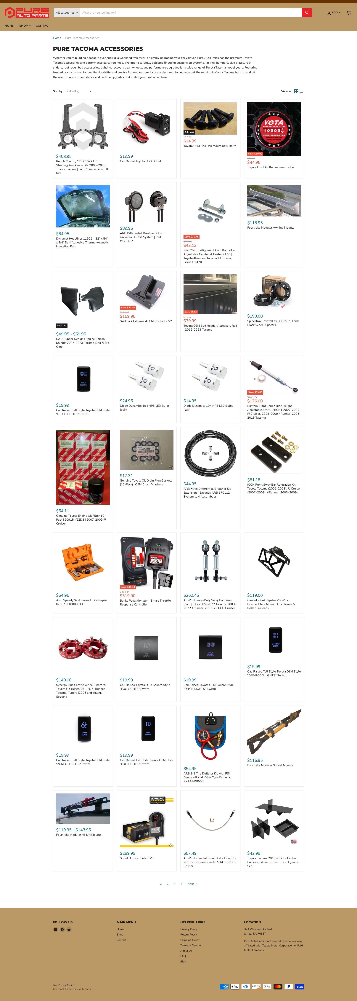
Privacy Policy (189, 929)
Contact (43, 26)
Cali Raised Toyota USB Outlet (140, 161)
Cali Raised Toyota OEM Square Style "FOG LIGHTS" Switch (145, 687)
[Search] (307, 12)
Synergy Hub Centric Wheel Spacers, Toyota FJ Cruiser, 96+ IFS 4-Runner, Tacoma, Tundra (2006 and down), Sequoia (81, 691)
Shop (24, 26)
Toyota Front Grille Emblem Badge (270, 167)
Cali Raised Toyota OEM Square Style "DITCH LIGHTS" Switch (209, 687)
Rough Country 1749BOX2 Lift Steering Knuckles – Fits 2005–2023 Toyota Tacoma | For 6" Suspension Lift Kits (82, 167)
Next (191, 884)
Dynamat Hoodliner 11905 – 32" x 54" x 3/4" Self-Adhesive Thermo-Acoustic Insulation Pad (82, 242)
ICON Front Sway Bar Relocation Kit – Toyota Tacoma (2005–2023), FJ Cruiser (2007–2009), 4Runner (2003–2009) (274, 489)
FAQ (183, 956)
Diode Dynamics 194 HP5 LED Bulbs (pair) (145, 408)
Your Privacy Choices (64, 985)
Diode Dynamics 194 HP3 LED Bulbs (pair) (208, 408)
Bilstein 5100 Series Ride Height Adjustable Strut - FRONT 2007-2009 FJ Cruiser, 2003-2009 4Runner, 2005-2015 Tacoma (274, 412)
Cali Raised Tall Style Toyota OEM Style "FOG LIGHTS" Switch (146, 762)
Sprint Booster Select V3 (137, 858)
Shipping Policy (190, 940)
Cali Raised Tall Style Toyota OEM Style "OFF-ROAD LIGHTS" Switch (274, 674)
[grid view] (296, 91)
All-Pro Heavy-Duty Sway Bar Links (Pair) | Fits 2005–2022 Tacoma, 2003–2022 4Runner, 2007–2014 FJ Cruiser (210, 604)
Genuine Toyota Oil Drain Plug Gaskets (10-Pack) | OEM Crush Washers (146, 483)
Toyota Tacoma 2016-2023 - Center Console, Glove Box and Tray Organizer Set (273, 862)
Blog (183, 961)
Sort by (57, 91)
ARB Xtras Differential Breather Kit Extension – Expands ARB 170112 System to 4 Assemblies (207, 493)
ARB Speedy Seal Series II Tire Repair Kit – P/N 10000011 (81, 602)
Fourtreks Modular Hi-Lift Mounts (79, 835)
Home (9, 26)
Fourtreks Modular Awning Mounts (270, 228)
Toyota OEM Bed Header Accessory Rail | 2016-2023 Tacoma (210, 328)
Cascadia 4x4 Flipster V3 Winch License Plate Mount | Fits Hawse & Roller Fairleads (271, 604)
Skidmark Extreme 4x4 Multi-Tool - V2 (146, 321)
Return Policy (188, 934)
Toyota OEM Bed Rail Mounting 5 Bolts (210, 146)
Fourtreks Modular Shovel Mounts (270, 765)
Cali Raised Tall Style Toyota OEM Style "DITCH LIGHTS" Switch (83, 412)
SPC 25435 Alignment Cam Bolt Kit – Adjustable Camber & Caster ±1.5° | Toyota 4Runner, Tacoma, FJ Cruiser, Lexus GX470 (209, 256)
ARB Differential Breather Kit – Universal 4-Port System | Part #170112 (141, 237)
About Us (186, 951)
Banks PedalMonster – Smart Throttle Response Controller (145, 603)
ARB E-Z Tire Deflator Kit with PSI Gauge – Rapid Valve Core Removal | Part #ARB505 (208, 777)
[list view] (301, 91)
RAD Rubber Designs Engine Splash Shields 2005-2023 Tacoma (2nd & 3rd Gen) (82, 343)
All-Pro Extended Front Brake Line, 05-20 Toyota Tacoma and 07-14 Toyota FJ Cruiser (210, 862)
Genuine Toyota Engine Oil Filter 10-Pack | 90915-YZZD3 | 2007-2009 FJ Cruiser (81, 520)
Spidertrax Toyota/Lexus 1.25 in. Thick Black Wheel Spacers (273, 323)
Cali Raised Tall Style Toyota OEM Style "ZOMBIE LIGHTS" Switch (83, 762)
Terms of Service (190, 945)
